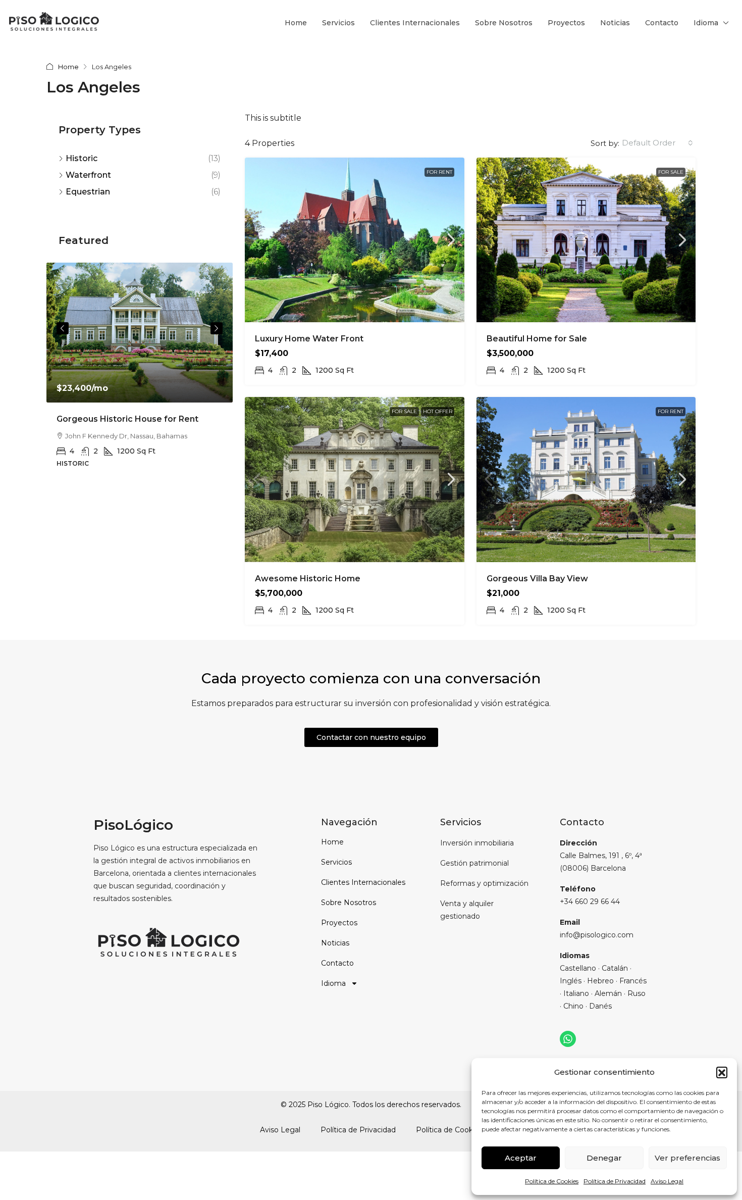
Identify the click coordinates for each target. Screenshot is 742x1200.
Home (296, 22)
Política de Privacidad (615, 1181)
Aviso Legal (667, 1181)
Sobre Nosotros (504, 22)
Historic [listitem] (81, 158)
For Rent (439, 172)
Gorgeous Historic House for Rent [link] (127, 419)
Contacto (661, 22)
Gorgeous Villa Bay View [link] (537, 578)
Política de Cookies (551, 1181)
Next (216, 328)
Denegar (604, 1158)
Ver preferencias (687, 1158)
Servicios (338, 22)
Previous (63, 328)
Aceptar (521, 1158)
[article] (139, 372)
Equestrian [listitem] (88, 191)
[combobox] (657, 143)
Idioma (706, 22)
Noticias (615, 22)
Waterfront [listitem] (88, 175)
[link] (354, 240)
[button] (722, 1072)
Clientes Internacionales (415, 22)
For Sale (670, 172)
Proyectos (566, 22)
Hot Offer (437, 411)
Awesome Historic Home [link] (307, 578)
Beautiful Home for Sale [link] (537, 338)
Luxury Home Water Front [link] (309, 338)
